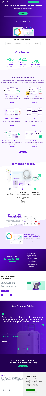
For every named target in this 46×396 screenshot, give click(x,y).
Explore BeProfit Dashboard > (23, 37)
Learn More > (12, 102)
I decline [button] (32, 389)
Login (42, 2)
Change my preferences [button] (31, 392)
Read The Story (23, 345)
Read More (5, 290)
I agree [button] (28, 389)
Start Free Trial (23, 366)
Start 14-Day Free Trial (34, 2)
